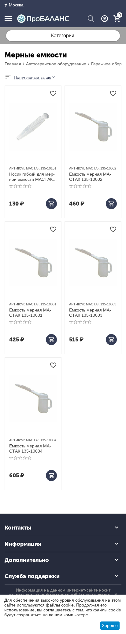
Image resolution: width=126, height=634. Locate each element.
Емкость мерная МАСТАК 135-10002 (90, 177)
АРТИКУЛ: (17, 168)
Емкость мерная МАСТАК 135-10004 (30, 448)
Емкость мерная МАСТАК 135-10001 (30, 313)
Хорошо (110, 625)
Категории (62, 35)
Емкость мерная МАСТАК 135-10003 (90, 313)
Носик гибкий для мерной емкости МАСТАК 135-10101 (32, 177)
